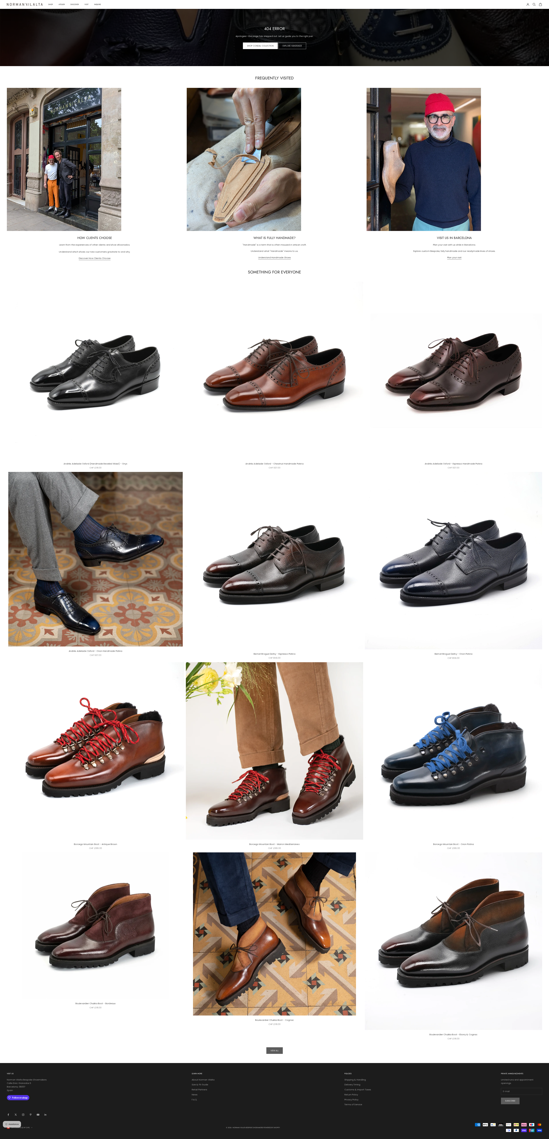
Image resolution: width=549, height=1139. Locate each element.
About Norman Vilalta (203, 1079)
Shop (50, 4)
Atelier (62, 4)
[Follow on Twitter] (15, 1114)
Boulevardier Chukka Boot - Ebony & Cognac (453, 1034)
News (195, 1094)
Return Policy (351, 1094)
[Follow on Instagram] (23, 1114)
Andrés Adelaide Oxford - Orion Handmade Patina (95, 650)
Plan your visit (454, 257)
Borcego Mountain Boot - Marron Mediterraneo (274, 844)
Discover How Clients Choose (95, 258)
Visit (86, 4)
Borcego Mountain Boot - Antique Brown (95, 844)
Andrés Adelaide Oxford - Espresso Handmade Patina (453, 463)
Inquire (97, 4)
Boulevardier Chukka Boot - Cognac (274, 1020)
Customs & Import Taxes (357, 1089)
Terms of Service (353, 1104)
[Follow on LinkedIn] (45, 1114)
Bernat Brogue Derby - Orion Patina (453, 653)
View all (274, 1050)
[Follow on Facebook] (8, 1114)
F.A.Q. (194, 1099)
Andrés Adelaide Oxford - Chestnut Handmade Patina (274, 463)
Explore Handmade (292, 45)
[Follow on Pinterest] (30, 1114)
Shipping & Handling (355, 1079)
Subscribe (510, 1100)
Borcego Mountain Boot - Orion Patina (453, 844)
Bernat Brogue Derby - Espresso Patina (274, 653)
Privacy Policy (351, 1099)
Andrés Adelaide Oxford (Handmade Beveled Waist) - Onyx (95, 463)
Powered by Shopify (271, 1127)
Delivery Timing (352, 1084)
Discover (74, 4)
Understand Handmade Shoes (274, 257)
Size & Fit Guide (200, 1084)
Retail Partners (199, 1089)
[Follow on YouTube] (38, 1114)
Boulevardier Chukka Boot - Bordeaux (95, 1003)
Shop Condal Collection (260, 45)
